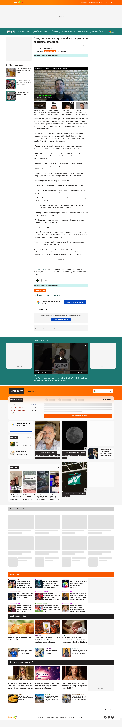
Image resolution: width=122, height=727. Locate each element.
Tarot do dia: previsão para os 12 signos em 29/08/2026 (51, 651)
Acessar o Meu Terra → (32, 391)
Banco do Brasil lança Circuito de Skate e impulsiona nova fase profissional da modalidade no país (51, 698)
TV (70, 579)
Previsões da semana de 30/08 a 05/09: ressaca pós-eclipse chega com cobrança (47, 685)
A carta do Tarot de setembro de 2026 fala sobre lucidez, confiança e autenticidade (47, 639)
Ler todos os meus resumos (78, 416)
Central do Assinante (95, 2)
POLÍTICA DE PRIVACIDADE (76, 717)
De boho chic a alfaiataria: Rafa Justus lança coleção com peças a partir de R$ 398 (74, 685)
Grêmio (45, 603)
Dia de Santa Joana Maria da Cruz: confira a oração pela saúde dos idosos (79, 651)
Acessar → (29, 437)
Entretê (36, 375)
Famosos (45, 591)
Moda (9, 681)
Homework (48, 295)
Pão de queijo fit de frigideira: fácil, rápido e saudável (25, 697)
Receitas (10, 635)
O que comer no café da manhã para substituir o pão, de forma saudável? (79, 697)
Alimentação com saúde (78, 694)
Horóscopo (38, 635)
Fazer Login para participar (61, 319)
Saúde (40, 295)
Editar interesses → (107, 399)
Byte (44, 579)
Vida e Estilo (57, 295)
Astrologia (48, 648)
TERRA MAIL (84, 2)
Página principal (18, 2)
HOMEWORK (41, 269)
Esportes (47, 694)
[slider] (61, 370)
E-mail (106, 2)
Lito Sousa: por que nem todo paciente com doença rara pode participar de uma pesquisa (25, 652)
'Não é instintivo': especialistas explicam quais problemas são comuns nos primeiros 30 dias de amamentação (74, 639)
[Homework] (37, 280)
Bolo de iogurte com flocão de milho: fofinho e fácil (19, 638)
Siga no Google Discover (19, 430)
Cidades (18, 579)
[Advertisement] (101, 652)
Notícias (18, 591)
